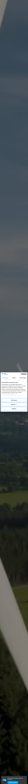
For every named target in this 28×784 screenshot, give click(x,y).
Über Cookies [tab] (23, 377)
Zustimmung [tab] (5, 377)
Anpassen (13, 404)
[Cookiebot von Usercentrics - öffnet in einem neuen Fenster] (21, 374)
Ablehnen (14, 408)
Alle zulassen (14, 400)
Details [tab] (14, 377)
